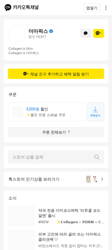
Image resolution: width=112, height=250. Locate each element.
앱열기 (92, 7)
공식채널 (51, 31)
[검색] (97, 157)
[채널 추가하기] (98, 33)
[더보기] (104, 7)
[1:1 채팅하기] (85, 33)
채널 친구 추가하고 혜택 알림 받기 (59, 74)
